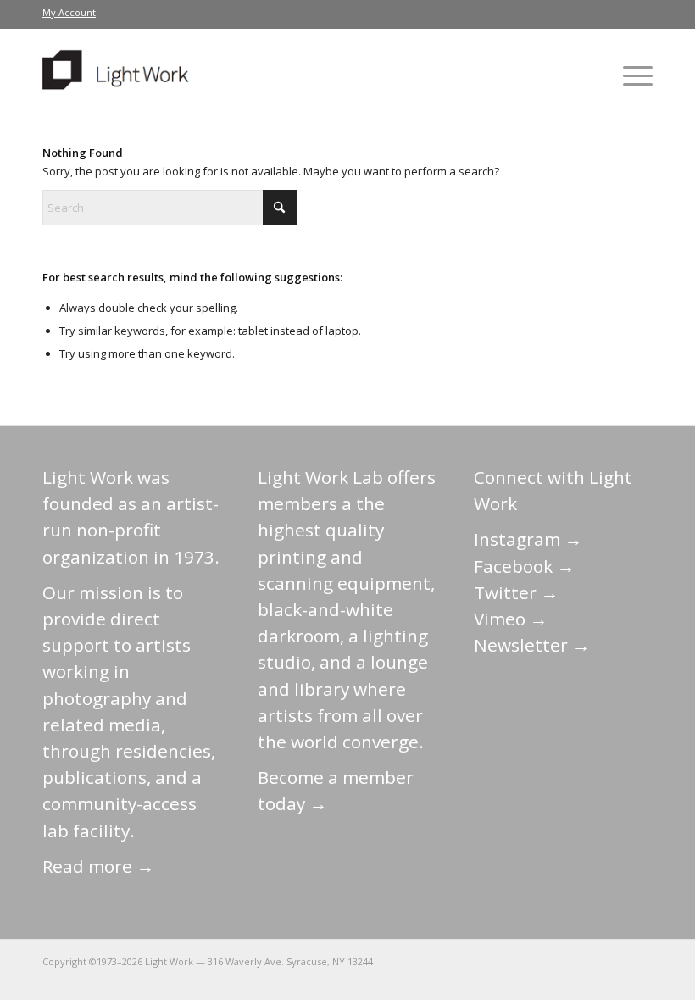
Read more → (98, 866)
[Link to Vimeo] (589, 961)
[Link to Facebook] (538, 961)
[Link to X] (512, 961)
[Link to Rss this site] (640, 961)
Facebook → (524, 566)
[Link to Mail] (487, 961)
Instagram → (528, 539)
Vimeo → (511, 619)
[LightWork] (118, 75)
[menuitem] (69, 12)
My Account (69, 12)
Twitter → (516, 592)
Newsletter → (532, 645)
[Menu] (629, 75)
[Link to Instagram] (563, 961)
